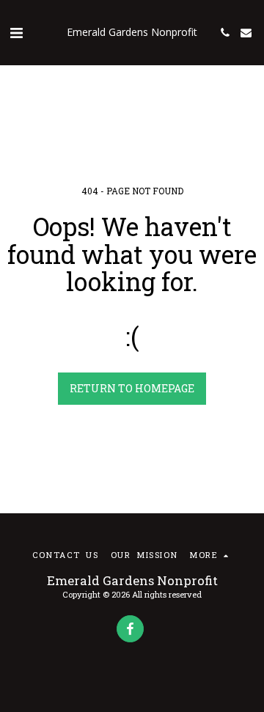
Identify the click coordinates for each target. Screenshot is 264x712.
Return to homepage (132, 388)
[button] (16, 32)
